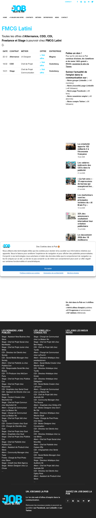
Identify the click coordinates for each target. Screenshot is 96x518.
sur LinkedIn (51, 507)
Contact (68, 2)
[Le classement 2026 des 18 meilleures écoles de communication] (71, 237)
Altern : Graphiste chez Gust (13, 434)
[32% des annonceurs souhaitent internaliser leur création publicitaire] (71, 216)
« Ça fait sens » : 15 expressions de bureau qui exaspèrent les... (85, 183)
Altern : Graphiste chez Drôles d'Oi (47, 405)
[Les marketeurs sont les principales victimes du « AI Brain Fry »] (71, 197)
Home (5, 17)
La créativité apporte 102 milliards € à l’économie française (84, 149)
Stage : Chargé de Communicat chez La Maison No (14, 414)
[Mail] (88, 1)
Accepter (48, 268)
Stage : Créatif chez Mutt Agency (15, 463)
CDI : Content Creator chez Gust (15, 423)
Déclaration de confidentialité (53, 273)
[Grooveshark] (81, 1)
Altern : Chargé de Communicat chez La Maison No (14, 408)
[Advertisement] (81, 38)
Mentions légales (73, 273)
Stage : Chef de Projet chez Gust (15, 431)
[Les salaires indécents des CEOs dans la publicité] (71, 165)
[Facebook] (77, 1)
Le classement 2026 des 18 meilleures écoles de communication (85, 240)
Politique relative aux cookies (30, 273)
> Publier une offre (16, 17)
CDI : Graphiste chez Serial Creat (15, 389)
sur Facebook (39, 507)
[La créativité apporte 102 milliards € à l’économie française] (71, 146)
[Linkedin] (85, 1)
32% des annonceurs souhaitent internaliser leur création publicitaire (85, 220)
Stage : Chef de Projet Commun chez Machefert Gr (14, 403)
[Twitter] (92, 1)
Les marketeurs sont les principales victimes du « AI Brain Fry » (85, 200)
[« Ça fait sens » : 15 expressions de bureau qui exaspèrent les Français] (71, 181)
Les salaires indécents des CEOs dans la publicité (84, 166)
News (57, 17)
